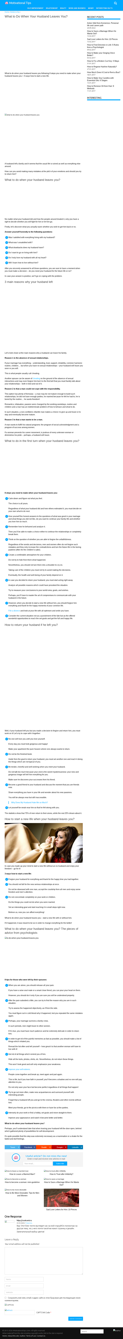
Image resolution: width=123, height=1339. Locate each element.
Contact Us (41, 1336)
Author (22, 1336)
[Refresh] (8, 1310)
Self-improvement (35, 8)
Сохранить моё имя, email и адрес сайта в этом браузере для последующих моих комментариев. (42, 1299)
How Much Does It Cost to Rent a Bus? (103, 72)
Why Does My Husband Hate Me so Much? (29, 802)
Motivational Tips (20, 3)
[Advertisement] (39, 45)
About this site (13, 1336)
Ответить (28, 1223)
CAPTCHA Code (43, 1312)
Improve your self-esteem (19, 1069)
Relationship (52, 8)
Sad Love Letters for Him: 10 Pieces (102, 39)
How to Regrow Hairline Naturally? (102, 67)
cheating (36, 378)
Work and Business (77, 8)
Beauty (63, 8)
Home (4, 1336)
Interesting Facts (104, 8)
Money (91, 8)
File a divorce (14, 611)
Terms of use (31, 1336)
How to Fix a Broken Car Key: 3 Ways (103, 61)
